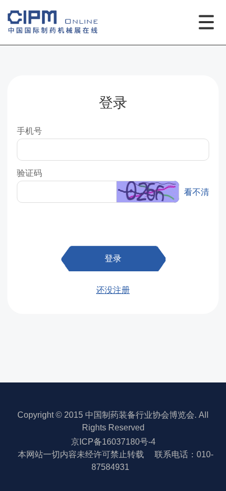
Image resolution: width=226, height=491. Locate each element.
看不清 (196, 192)
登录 (113, 258)
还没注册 (113, 289)
